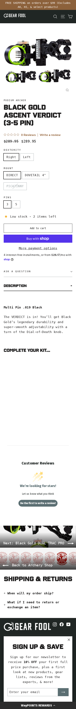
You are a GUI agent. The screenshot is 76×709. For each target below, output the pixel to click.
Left (27, 157)
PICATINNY (15, 186)
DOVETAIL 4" (35, 175)
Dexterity (12, 150)
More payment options (38, 248)
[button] (38, 705)
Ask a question (17, 271)
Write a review (50, 135)
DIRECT (12, 175)
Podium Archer (15, 100)
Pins (7, 197)
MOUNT (8, 168)
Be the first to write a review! (38, 503)
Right (11, 157)
